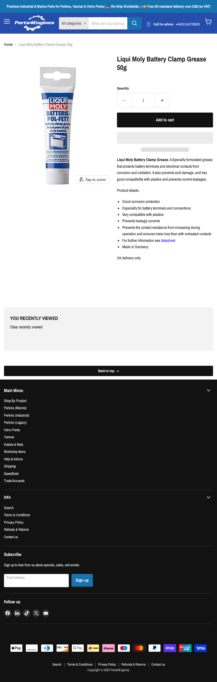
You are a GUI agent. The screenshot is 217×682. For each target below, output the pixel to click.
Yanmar (9, 436)
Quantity (123, 88)
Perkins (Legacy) (15, 422)
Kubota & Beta (13, 444)
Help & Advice (13, 458)
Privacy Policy (14, 522)
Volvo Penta (12, 429)
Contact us (11, 536)
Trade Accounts (14, 480)
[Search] (134, 23)
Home (8, 44)
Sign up (82, 580)
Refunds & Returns (16, 529)
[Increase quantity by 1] (162, 100)
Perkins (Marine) (15, 407)
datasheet (168, 240)
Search (8, 507)
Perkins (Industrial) (16, 415)
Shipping (10, 466)
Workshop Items (15, 451)
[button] (165, 138)
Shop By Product (15, 400)
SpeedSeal (11, 473)
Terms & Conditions (17, 514)
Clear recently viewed (26, 327)
